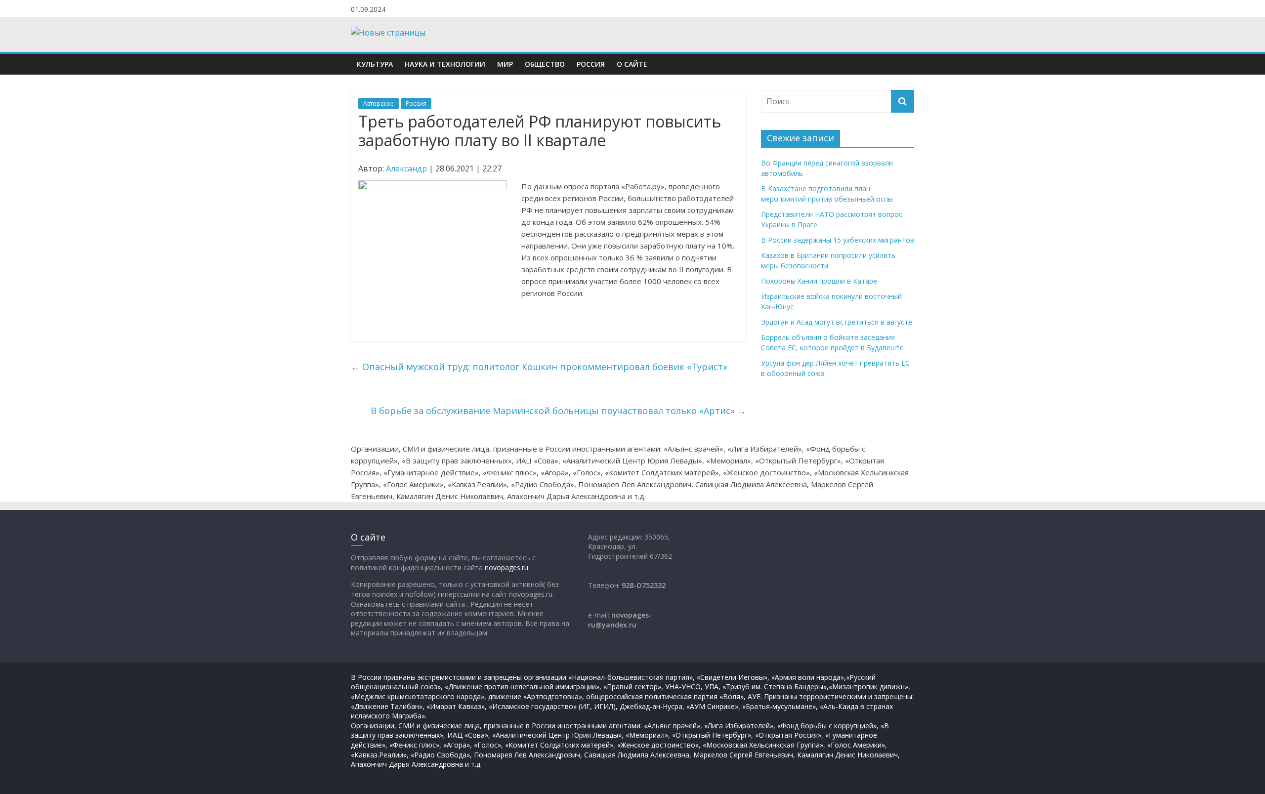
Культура (375, 64)
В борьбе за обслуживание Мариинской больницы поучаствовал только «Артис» (558, 411)
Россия (591, 64)
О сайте (632, 64)
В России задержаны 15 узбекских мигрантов (837, 240)
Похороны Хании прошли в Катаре (819, 281)
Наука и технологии (445, 64)
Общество (545, 64)
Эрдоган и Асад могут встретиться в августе (836, 322)
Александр (406, 168)
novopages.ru (506, 567)
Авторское (378, 103)
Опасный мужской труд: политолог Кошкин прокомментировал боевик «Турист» (539, 367)
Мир (505, 64)
